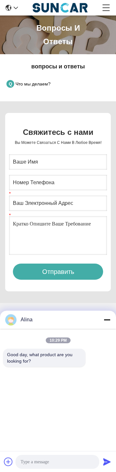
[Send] (107, 462)
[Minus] (107, 320)
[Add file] (8, 462)
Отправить (58, 271)
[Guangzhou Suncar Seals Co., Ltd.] (60, 8)
